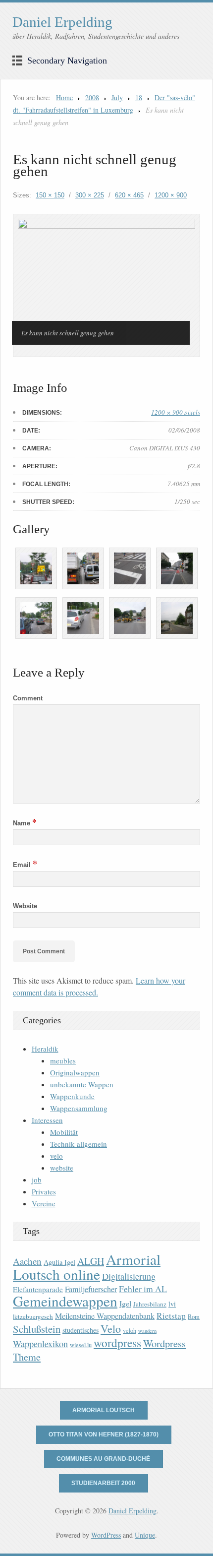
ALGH (90, 1261)
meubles (63, 1060)
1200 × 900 (171, 195)
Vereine (43, 1203)
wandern (147, 1330)
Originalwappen (75, 1072)
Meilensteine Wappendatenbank (105, 1315)
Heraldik (45, 1049)
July (117, 97)
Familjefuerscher (91, 1289)
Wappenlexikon (40, 1344)
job (37, 1179)
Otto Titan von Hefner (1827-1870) (104, 1434)
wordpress (117, 1343)
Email (25, 865)
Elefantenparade (38, 1289)
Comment (28, 698)
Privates (44, 1191)
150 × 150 (50, 195)
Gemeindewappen (65, 1300)
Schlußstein (36, 1329)
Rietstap (171, 1315)
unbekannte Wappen (81, 1084)
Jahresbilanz (149, 1304)
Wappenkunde (72, 1096)
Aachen (27, 1261)
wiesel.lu (81, 1345)
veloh (129, 1330)
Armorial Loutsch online (86, 1266)
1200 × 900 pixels (175, 412)
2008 (92, 97)
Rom (194, 1316)
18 (138, 97)
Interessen (47, 1120)
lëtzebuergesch (33, 1316)
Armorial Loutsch (103, 1410)
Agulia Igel (59, 1262)
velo (56, 1156)
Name (25, 823)
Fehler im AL (143, 1289)
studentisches (80, 1330)
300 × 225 (89, 195)
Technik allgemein (78, 1144)
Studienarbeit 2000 (103, 1483)
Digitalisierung (129, 1276)
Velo (111, 1328)
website (61, 1168)
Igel (125, 1303)
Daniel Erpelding (62, 22)
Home (64, 97)
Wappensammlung (78, 1108)
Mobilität (64, 1132)
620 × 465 (129, 195)
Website (25, 906)
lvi (172, 1303)
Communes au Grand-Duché (103, 1458)
